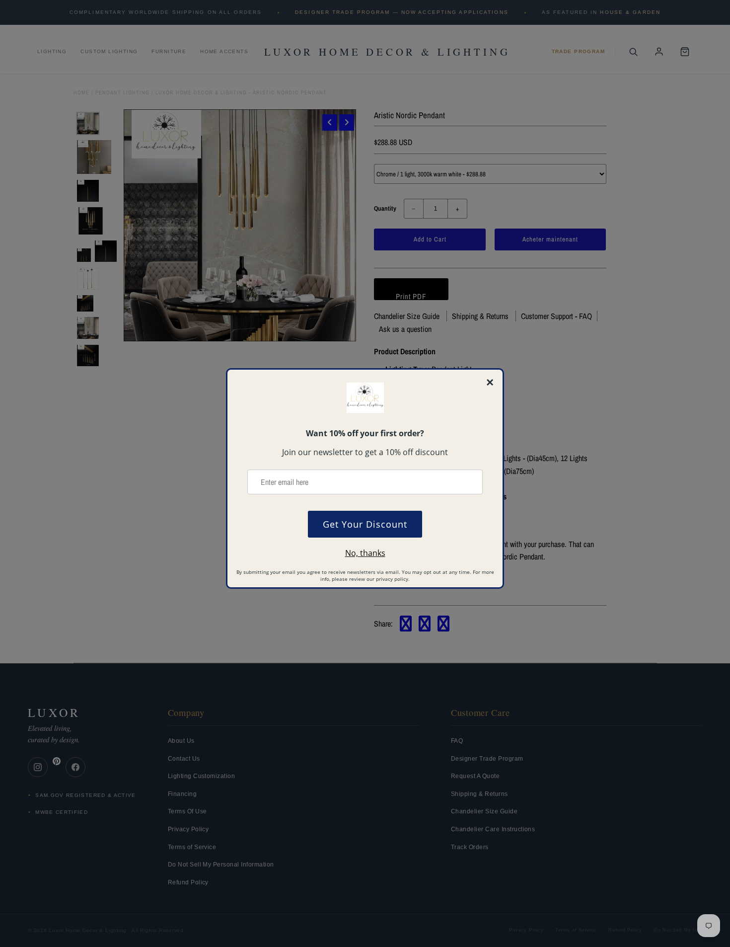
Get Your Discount (365, 524)
